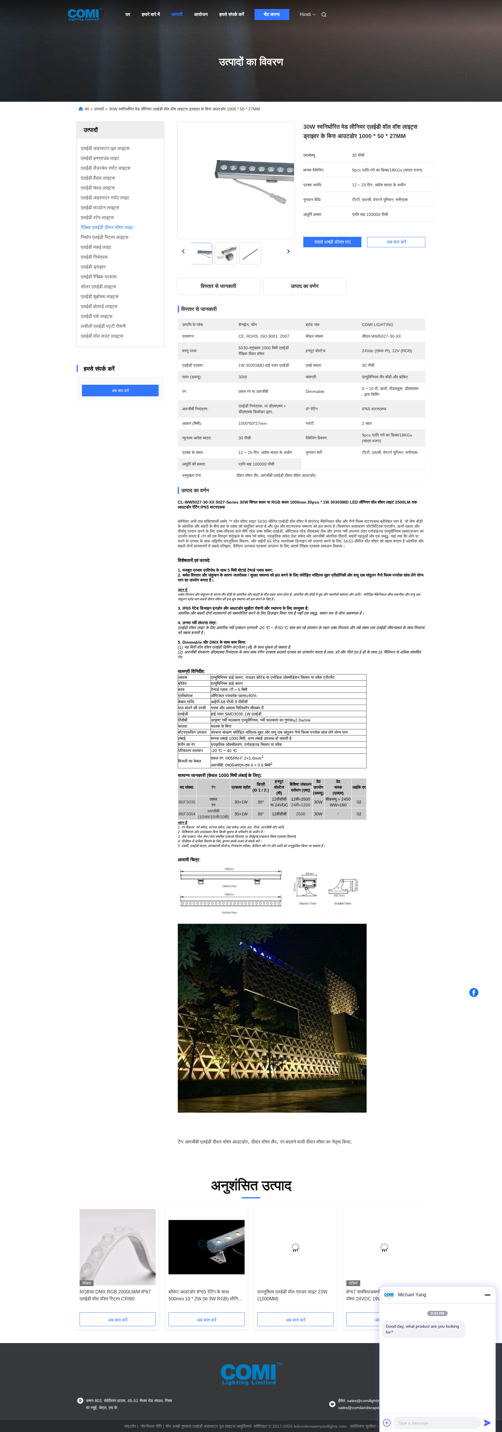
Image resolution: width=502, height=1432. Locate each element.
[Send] (487, 1422)
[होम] (84, 14)
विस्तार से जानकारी (218, 286)
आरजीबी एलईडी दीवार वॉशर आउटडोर (216, 1141)
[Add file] (387, 1422)
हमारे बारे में (151, 14)
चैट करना (272, 14)
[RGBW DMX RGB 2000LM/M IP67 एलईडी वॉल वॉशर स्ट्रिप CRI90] (118, 1247)
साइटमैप (130, 1426)
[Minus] (487, 1294)
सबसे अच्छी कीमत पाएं (332, 242)
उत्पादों (176, 14)
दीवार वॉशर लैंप (264, 1141)
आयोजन (201, 14)
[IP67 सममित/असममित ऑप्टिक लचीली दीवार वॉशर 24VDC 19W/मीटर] (384, 1247)
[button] (87, 1260)
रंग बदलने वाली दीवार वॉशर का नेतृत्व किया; (316, 1141)
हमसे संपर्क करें (231, 14)
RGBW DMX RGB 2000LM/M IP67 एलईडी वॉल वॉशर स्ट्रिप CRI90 (115, 1295)
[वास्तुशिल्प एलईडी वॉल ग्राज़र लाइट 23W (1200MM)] (295, 1247)
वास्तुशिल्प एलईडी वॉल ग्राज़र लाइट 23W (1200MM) (292, 1295)
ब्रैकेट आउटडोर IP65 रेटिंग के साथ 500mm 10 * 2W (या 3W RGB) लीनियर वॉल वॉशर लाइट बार (205, 1295)
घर (128, 14)
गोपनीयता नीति (151, 1426)
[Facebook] (474, 992)
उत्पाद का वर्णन (304, 286)
